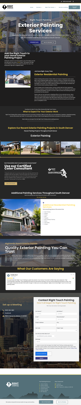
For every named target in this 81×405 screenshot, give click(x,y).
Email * (37, 317)
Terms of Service (40, 349)
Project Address (39, 322)
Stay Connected (59, 381)
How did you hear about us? (42, 333)
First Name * (38, 311)
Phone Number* (61, 317)
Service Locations (63, 7)
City (58, 322)
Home (31, 7)
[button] (73, 274)
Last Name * (60, 311)
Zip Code (37, 328)
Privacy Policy (74, 348)
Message (37, 339)
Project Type (60, 328)
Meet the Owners (49, 7)
